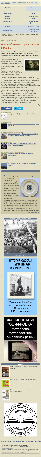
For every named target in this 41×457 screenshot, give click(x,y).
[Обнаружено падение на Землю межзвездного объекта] (4, 126)
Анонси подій (33, 12)
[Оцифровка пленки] (20, 361)
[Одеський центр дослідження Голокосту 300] (20, 436)
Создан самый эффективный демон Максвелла (24, 114)
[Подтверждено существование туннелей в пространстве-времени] (4, 146)
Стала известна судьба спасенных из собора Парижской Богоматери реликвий (23, 134)
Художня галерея (7, 17)
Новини (33, 8)
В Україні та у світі (33, 26)
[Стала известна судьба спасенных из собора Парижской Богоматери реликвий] (4, 136)
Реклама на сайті (5, 442)
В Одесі (7, 26)
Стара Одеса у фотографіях (20, 219)
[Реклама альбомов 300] (20, 315)
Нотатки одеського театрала (33, 30)
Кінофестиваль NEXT (34, 17)
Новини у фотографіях (7, 12)
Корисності (37, 442)
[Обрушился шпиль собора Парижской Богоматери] (4, 156)
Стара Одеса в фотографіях (33, 22)
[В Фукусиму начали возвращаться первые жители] (4, 166)
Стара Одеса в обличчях (7, 22)
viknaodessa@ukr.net (7, 448)
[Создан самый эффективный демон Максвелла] (4, 116)
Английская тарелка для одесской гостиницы (19, 176)
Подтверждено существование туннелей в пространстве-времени (22, 144)
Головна (7, 7)
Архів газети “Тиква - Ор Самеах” (22, 442)
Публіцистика (7, 30)
